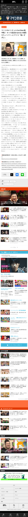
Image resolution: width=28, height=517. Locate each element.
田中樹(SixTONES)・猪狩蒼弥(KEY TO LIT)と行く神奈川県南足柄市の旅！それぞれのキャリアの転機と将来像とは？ (18, 355)
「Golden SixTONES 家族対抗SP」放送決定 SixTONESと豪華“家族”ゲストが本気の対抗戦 (18, 363)
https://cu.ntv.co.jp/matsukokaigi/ (9, 158)
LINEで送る (22, 174)
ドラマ (2, 488)
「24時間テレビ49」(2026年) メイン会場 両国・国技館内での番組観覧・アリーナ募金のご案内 (18, 386)
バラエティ (13, 181)
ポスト (11, 174)
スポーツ (3, 495)
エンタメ (6, 181)
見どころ (4, 27)
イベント (17, 498)
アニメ (16, 495)
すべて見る (13, 247)
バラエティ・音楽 (4, 491)
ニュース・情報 (18, 488)
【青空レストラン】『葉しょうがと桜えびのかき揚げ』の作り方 (18, 393)
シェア (17, 174)
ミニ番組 (3, 498)
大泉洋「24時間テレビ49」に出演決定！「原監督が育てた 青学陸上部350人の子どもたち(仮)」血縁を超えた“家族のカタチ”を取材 (18, 379)
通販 (2, 501)
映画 (16, 491)
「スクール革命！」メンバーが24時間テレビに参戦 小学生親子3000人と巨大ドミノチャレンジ (18, 371)
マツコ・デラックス (9, 184)
